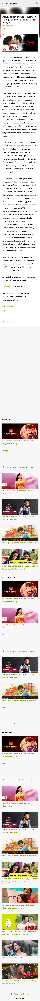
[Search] (37, 3)
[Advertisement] (20, 349)
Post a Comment (9, 322)
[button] (3, 29)
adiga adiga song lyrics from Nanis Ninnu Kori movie (19, 543)
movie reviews (8, 306)
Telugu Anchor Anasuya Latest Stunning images (18, 467)
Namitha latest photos (9, 724)
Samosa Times (11, 3)
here (19, 300)
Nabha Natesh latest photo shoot (13, 957)
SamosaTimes (8, 287)
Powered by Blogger (21, 994)
